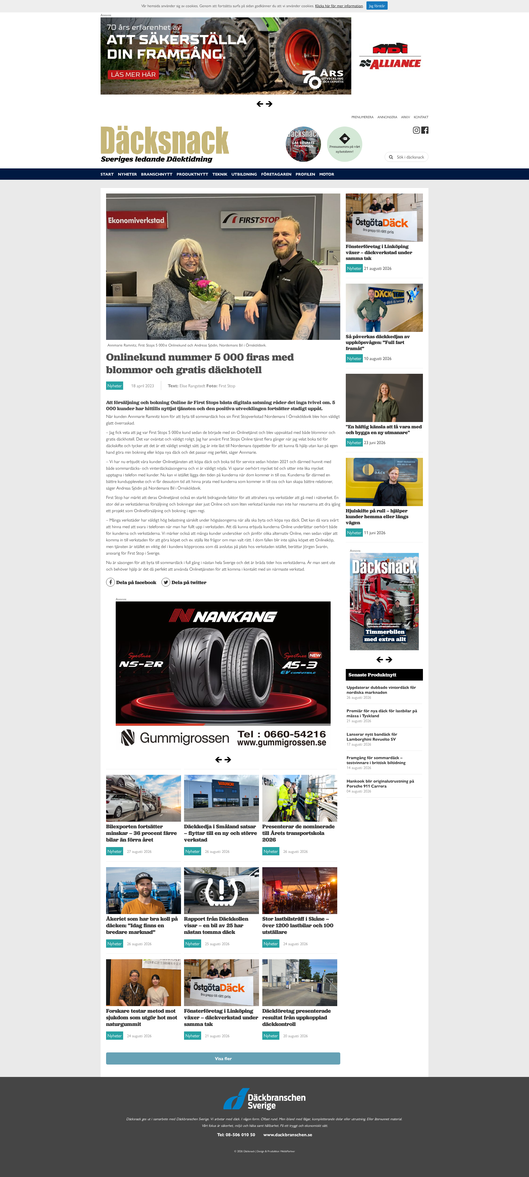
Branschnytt (156, 174)
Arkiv (405, 116)
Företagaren (276, 174)
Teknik (219, 174)
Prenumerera (363, 116)
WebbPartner (287, 1151)
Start (107, 174)
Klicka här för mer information (339, 5)
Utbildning (244, 174)
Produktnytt (192, 174)
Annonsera (387, 116)
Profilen (305, 174)
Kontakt (421, 116)
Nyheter (127, 174)
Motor (326, 174)
